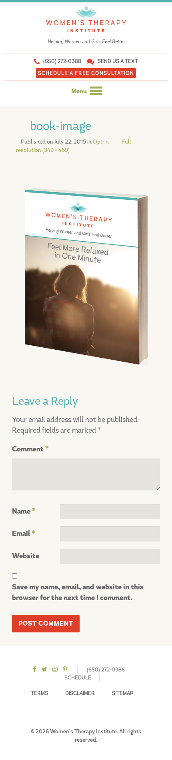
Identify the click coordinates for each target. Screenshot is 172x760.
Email (23, 534)
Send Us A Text (118, 61)
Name (24, 511)
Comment (30, 449)
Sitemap (122, 693)
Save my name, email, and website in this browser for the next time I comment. (78, 592)
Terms (39, 693)
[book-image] (86, 275)
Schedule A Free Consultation (86, 73)
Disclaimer (80, 693)
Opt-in (101, 141)
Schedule (77, 677)
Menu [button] (79, 91)
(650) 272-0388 (62, 61)
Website (25, 556)
